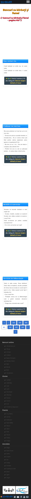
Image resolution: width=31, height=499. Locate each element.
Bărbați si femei (10, 361)
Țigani (7, 474)
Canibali (8, 380)
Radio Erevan (9, 450)
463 (16, 327)
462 (10, 327)
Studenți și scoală (11, 468)
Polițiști (8, 441)
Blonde (8, 367)
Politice (8, 438)
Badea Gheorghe (10, 358)
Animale (8, 352)
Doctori (8, 401)
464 (22, 327)
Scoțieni (8, 456)
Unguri (8, 477)
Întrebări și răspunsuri (12, 407)
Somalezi (8, 465)
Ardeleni (8, 355)
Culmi (7, 389)
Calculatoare (9, 373)
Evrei (7, 404)
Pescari (8, 434)
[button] (28, 1)
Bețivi (7, 364)
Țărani (8, 471)
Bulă (7, 370)
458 (13, 322)
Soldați (8, 462)
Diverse (8, 398)
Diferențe (8, 395)
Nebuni (8, 426)
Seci (7, 459)
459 (20, 322)
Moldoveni (9, 420)
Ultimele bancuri (10, 346)
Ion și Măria (9, 414)
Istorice (8, 417)
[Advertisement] (15, 39)
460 (26, 322)
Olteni (7, 429)
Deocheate (9, 392)
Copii (7, 386)
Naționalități (9, 423)
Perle (7, 431)
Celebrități (9, 383)
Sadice (8, 453)
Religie (8, 447)
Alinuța (8, 349)
